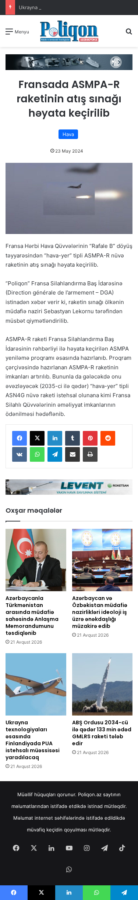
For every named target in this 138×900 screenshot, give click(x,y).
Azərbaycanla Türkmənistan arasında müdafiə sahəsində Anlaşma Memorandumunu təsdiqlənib (32, 615)
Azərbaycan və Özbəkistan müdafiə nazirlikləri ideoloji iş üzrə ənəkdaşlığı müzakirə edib (99, 612)
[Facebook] (19, 438)
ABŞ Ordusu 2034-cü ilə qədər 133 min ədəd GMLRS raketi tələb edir (101, 733)
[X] (37, 438)
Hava (68, 134)
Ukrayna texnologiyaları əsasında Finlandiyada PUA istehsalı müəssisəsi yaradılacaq (33, 740)
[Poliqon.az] (69, 31)
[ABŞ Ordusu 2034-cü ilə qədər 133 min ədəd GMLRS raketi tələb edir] (102, 684)
